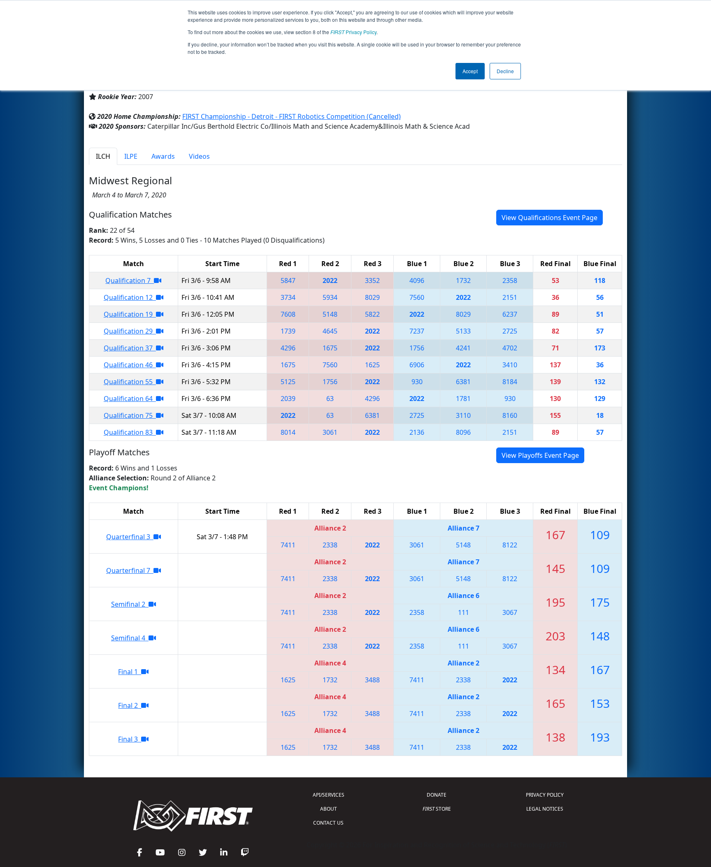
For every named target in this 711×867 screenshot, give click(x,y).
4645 (330, 331)
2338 (330, 544)
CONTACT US (328, 822)
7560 (416, 297)
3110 (463, 415)
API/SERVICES (328, 794)
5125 (288, 381)
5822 (372, 314)
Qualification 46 (130, 364)
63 (330, 398)
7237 (416, 331)
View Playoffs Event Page (540, 455)
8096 (463, 432)
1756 (416, 347)
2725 (509, 331)
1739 (288, 331)
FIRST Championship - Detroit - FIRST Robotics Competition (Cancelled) (291, 116)
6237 (509, 314)
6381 (463, 381)
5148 (330, 314)
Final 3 (129, 739)
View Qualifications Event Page (549, 217)
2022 (330, 280)
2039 (288, 398)
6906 (416, 364)
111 (463, 612)
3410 (509, 364)
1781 (463, 398)
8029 (372, 297)
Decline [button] (505, 70)
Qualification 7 (129, 280)
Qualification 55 (130, 381)
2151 (509, 297)
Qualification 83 (130, 432)
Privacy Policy (353, 31)
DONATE (436, 794)
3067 (509, 612)
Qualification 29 (130, 331)
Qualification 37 (130, 347)
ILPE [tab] (130, 156)
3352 (372, 280)
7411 (288, 544)
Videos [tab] (199, 156)
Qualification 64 (130, 398)
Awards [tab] (163, 156)
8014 (288, 432)
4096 (416, 280)
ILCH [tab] (103, 156)
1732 (463, 280)
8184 (509, 381)
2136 (416, 432)
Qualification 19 (130, 314)
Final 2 (129, 705)
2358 (509, 280)
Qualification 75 (130, 415)
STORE (437, 808)
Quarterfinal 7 (129, 570)
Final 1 (129, 671)
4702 (509, 347)
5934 (330, 297)
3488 (372, 679)
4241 (463, 347)
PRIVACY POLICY (545, 794)
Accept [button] (470, 70)
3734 (288, 297)
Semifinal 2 (130, 604)
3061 (330, 432)
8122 (509, 544)
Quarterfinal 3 (129, 536)
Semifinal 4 (130, 637)
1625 (372, 364)
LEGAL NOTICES (544, 808)
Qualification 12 (130, 297)
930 (417, 381)
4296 (288, 347)
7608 (288, 314)
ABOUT (328, 808)
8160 (509, 415)
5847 (288, 280)
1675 (330, 347)
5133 (463, 331)
